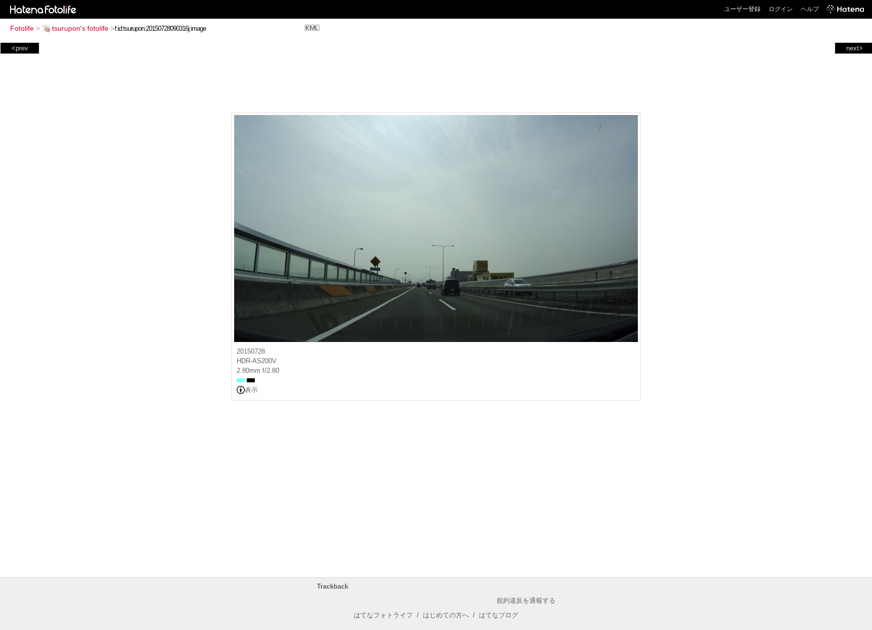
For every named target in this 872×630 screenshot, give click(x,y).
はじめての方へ (446, 615)
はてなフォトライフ (383, 615)
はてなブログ (498, 615)
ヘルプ (810, 9)
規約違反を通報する (526, 600)
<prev (20, 48)
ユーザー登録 (742, 9)
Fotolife (22, 28)
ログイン (781, 9)
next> (854, 48)
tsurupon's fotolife (80, 28)
